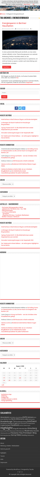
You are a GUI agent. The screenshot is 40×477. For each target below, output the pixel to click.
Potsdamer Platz (17, 433)
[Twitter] (20, 108)
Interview (21, 428)
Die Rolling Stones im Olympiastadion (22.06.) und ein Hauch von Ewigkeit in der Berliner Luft (19, 150)
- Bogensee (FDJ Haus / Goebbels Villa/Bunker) (15, 215)
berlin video (24, 419)
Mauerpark (13, 431)
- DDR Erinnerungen (7, 210)
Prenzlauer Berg (29, 433)
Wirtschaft (26, 29)
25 (9, 380)
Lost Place (7, 431)
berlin (25, 417)
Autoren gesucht (5, 449)
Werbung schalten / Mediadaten (9, 445)
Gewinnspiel (27, 425)
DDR (29, 421)
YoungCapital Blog (6, 400)
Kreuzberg (32, 428)
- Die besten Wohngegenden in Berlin (12, 207)
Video (19, 435)
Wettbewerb (30, 435)
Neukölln (36, 431)
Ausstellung (19, 417)
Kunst (1, 431)
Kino (26, 428)
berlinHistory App (6, 394)
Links (1, 459)
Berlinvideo (32, 419)
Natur (31, 431)
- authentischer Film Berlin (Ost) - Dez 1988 (13, 209)
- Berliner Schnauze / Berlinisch (10, 216)
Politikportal (4, 397)
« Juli (2, 385)
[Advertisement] (20, 275)
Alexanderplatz (5, 417)
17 (4, 378)
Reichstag (3, 435)
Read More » (6, 67)
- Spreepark (5, 213)
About (2, 443)
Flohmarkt (23, 423)
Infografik (16, 428)
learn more (27, 4)
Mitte (17, 431)
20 (20, 378)
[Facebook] (16, 108)
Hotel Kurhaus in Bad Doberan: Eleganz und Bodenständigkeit (19, 119)
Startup (13, 435)
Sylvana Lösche (5, 164)
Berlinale (30, 417)
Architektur (13, 417)
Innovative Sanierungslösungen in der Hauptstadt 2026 (17, 132)
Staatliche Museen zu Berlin (9, 399)
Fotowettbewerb (30, 423)
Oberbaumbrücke (5, 433)
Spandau (8, 435)
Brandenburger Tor (8, 421)
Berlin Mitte (15, 419)
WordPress (17, 469)
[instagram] (23, 108)
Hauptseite (29, 82)
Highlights (3, 453)
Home (3, 14)
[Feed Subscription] (39, 18)
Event (34, 421)
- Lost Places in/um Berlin (8, 212)
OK (33, 4)
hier (17, 77)
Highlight (6, 428)
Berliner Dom (7, 419)
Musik (27, 431)
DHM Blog (4, 396)
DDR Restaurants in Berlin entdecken (23, 161)
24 (4, 380)
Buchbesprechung (21, 421)
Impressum (3, 462)
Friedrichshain (5, 425)
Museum (21, 431)
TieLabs (31, 469)
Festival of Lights (13, 423)
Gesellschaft (19, 29)
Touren (2, 456)
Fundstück (15, 425)
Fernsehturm (3, 423)
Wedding (24, 435)
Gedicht (21, 425)
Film (19, 423)
